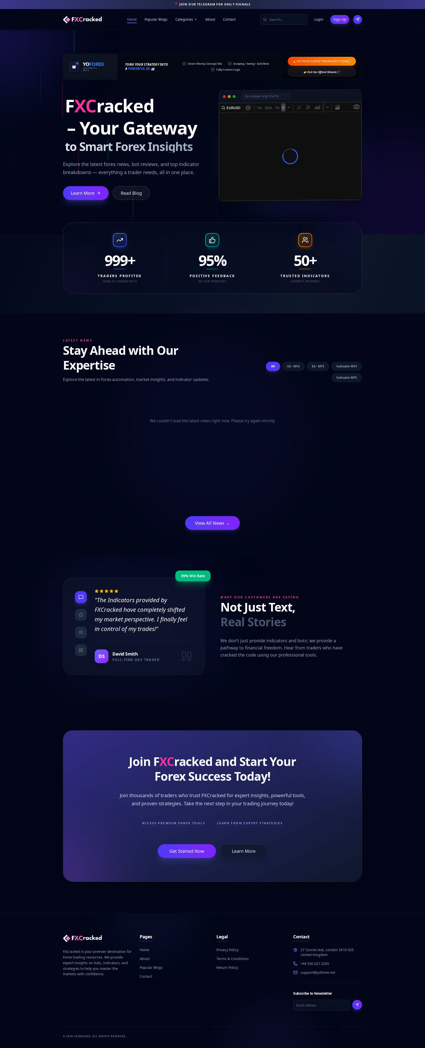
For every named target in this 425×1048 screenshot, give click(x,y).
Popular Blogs (156, 19)
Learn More (82, 193)
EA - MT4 (293, 366)
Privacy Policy (227, 949)
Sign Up (339, 19)
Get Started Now (186, 851)
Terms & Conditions (232, 958)
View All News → (212, 523)
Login (318, 19)
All (273, 366)
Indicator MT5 (346, 377)
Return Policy (227, 967)
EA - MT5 (318, 366)
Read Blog (131, 193)
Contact (229, 19)
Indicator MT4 (346, 366)
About (210, 19)
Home (132, 19)
